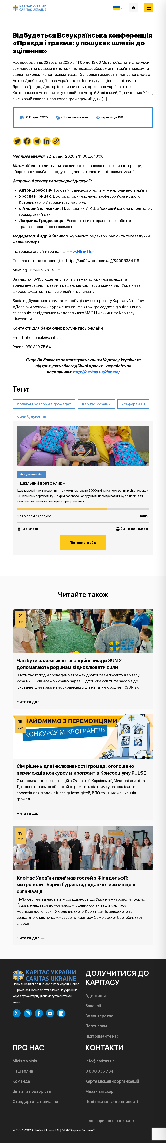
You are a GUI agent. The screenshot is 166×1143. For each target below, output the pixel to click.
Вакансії (93, 1005)
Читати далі (29, 701)
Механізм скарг (100, 1091)
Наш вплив (23, 1071)
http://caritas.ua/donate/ (96, 371)
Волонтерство (99, 1016)
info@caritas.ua (100, 1061)
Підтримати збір (83, 543)
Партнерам (96, 1026)
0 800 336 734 (99, 1071)
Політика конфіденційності (111, 1101)
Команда (21, 1081)
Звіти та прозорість (32, 1091)
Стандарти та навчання (35, 1101)
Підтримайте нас (102, 1036)
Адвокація (95, 995)
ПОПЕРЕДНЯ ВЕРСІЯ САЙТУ (109, 1121)
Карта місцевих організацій (112, 1081)
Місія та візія (25, 1061)
